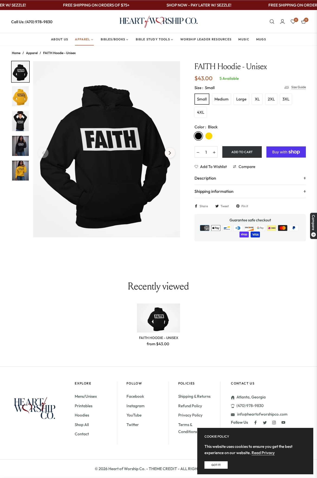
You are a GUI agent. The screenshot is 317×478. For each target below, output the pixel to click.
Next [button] (170, 153)
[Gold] (208, 135)
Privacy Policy (190, 415)
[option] (106, 149)
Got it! (216, 465)
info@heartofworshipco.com (262, 414)
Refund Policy (190, 405)
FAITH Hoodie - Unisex (158, 338)
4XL (200, 112)
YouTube (134, 415)
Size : (204, 87)
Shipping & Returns (194, 396)
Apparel (32, 53)
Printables (83, 405)
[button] (272, 21)
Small (202, 99)
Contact (82, 433)
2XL (271, 99)
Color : (206, 126)
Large (241, 99)
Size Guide (298, 87)
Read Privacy (263, 452)
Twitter (132, 424)
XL (257, 99)
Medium (221, 99)
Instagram (135, 405)
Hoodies (82, 415)
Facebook (135, 396)
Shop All (82, 424)
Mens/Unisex (86, 396)
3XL (285, 99)
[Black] (198, 135)
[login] (282, 22)
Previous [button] (43, 153)
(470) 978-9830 (250, 405)
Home (16, 53)
